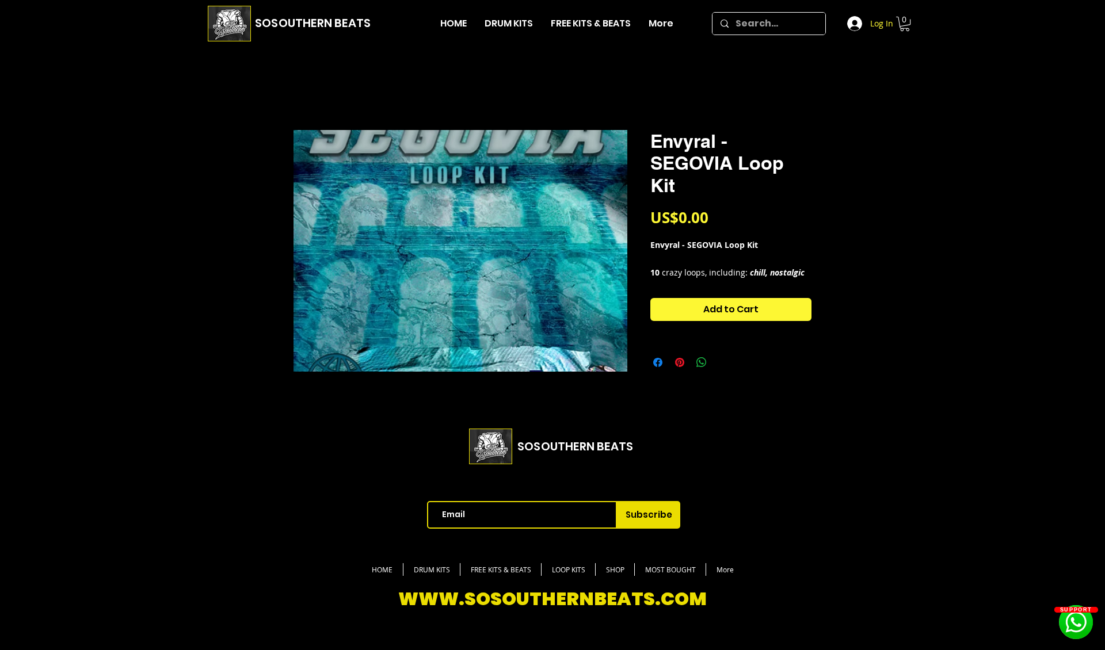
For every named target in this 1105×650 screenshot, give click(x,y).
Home (307, 90)
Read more (671, 287)
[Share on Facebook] (658, 377)
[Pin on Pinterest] (680, 377)
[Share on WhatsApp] (701, 377)
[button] (904, 24)
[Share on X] (723, 377)
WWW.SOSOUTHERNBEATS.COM (552, 613)
